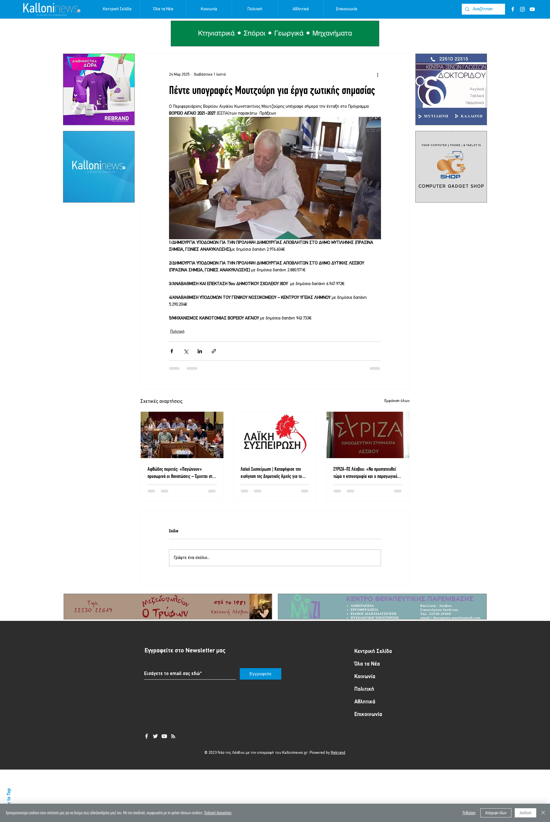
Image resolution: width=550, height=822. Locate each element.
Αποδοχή (525, 812)
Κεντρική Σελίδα (373, 657)
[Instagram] (522, 9)
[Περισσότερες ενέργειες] (377, 74)
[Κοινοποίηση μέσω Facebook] (171, 351)
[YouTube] (532, 9)
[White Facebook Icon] (146, 741)
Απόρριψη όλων (495, 812)
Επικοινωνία (368, 720)
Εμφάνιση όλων (397, 401)
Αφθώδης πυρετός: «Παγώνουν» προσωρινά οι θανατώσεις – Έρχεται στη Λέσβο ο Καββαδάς (181, 473)
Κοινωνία (364, 682)
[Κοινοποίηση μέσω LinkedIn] (200, 351)
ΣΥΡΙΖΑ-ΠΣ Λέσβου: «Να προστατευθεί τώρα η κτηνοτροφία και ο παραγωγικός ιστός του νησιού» (366, 473)
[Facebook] (513, 9)
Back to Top (9, 800)
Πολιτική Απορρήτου (217, 812)
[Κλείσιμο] (543, 812)
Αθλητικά (364, 707)
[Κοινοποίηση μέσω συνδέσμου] (214, 351)
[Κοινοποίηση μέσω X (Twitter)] (185, 351)
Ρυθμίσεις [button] (469, 812)
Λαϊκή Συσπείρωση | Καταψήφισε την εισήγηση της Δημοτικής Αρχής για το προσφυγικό (271, 473)
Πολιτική (177, 331)
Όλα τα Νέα (367, 669)
